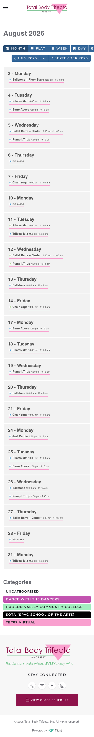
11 (21, 219)
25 (21, 451)
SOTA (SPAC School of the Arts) (40, 615)
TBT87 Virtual (20, 622)
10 (20, 197)
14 (19, 300)
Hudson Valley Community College (44, 607)
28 (19, 533)
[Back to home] (47, 9)
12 (24, 249)
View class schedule (50, 700)
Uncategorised (22, 591)
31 (20, 554)
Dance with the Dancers (33, 599)
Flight (58, 730)
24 (20, 430)
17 (20, 322)
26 (24, 481)
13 (22, 279)
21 (19, 408)
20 (22, 387)
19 (24, 365)
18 (21, 343)
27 (22, 511)
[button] (5, 9)
